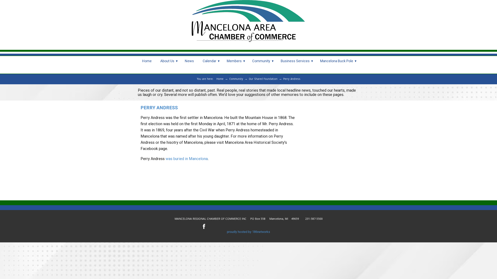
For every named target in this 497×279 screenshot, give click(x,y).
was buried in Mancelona (186, 158)
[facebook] (204, 226)
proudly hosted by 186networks (248, 232)
